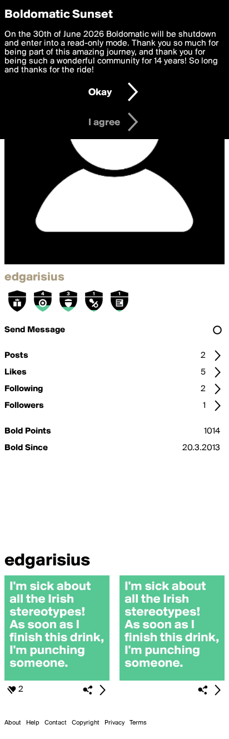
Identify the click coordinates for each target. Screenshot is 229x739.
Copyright (85, 723)
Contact (55, 723)
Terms (138, 723)
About (12, 723)
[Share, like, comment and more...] (56, 678)
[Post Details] (102, 690)
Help (32, 723)
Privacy (114, 723)
